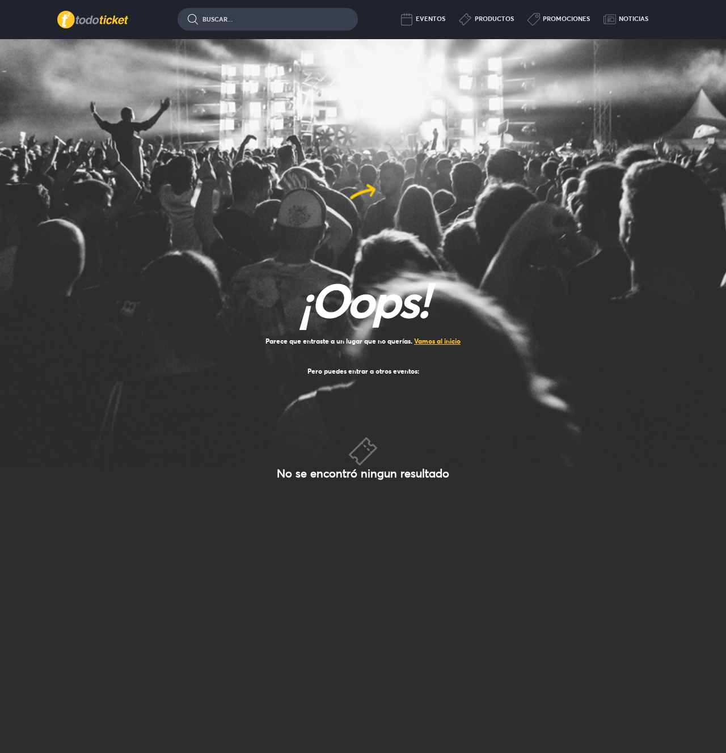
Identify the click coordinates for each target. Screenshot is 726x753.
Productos (494, 19)
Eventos (430, 19)
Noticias (633, 19)
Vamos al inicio (437, 341)
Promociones (566, 19)
